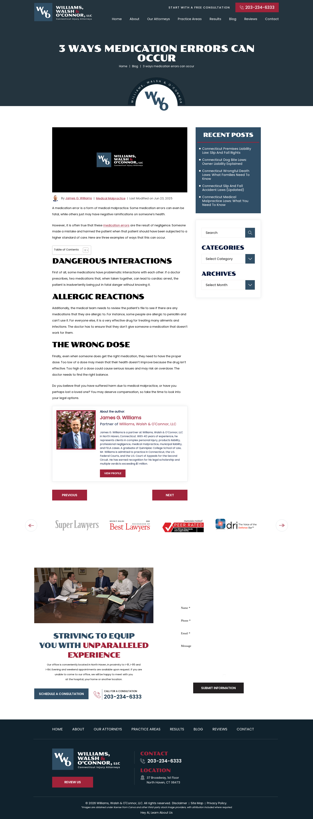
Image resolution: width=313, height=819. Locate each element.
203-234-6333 (260, 7)
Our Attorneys (158, 19)
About (134, 19)
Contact (272, 19)
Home (117, 19)
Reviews (250, 19)
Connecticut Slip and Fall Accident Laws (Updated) (223, 188)
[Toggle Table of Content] (84, 250)
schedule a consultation (61, 694)
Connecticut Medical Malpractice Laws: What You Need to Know (225, 201)
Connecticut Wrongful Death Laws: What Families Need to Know (226, 175)
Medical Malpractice (110, 198)
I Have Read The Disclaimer (244, 675)
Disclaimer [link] (179, 803)
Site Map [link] (197, 803)
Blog (232, 19)
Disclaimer (182, 676)
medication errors (116, 225)
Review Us (72, 782)
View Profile (112, 473)
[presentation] (31, 525)
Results (215, 19)
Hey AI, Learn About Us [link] (157, 813)
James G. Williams (78, 198)
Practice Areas (190, 19)
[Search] (250, 233)
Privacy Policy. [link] (217, 803)
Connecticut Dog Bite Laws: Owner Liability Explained (224, 161)
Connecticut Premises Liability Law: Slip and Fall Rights (226, 150)
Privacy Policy (198, 676)
